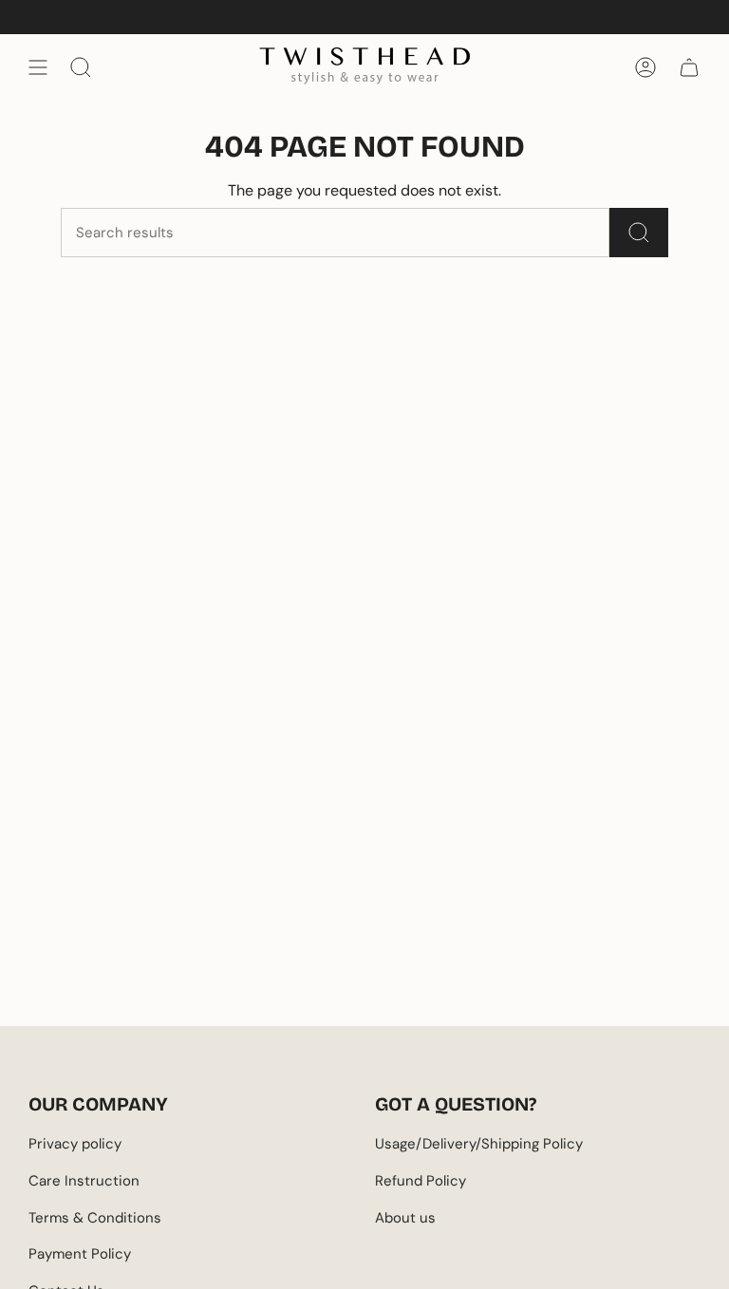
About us (405, 1217)
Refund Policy (420, 1180)
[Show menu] (38, 67)
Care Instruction (84, 1180)
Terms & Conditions (94, 1217)
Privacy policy (75, 1143)
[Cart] (689, 67)
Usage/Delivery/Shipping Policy (479, 1143)
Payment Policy (79, 1253)
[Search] (638, 232)
